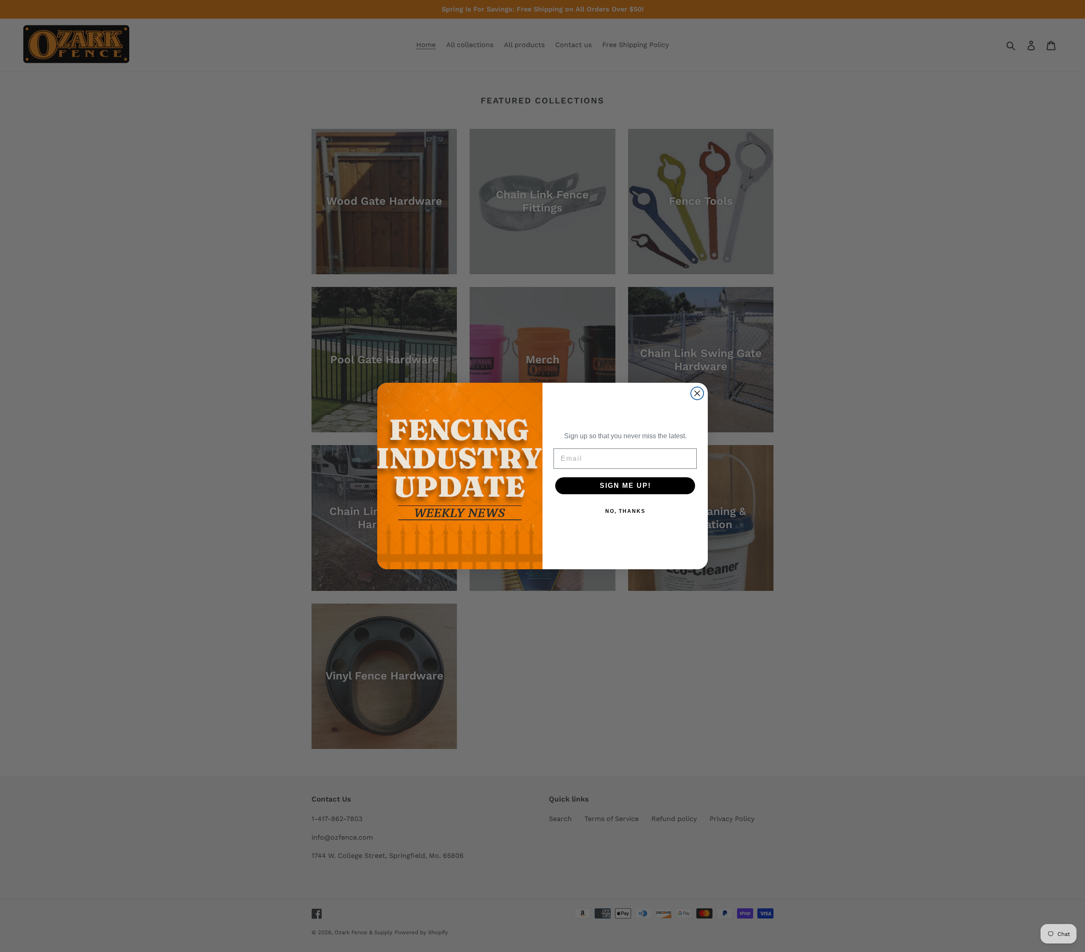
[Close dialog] (697, 393)
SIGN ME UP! (625, 485)
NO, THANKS (625, 511)
